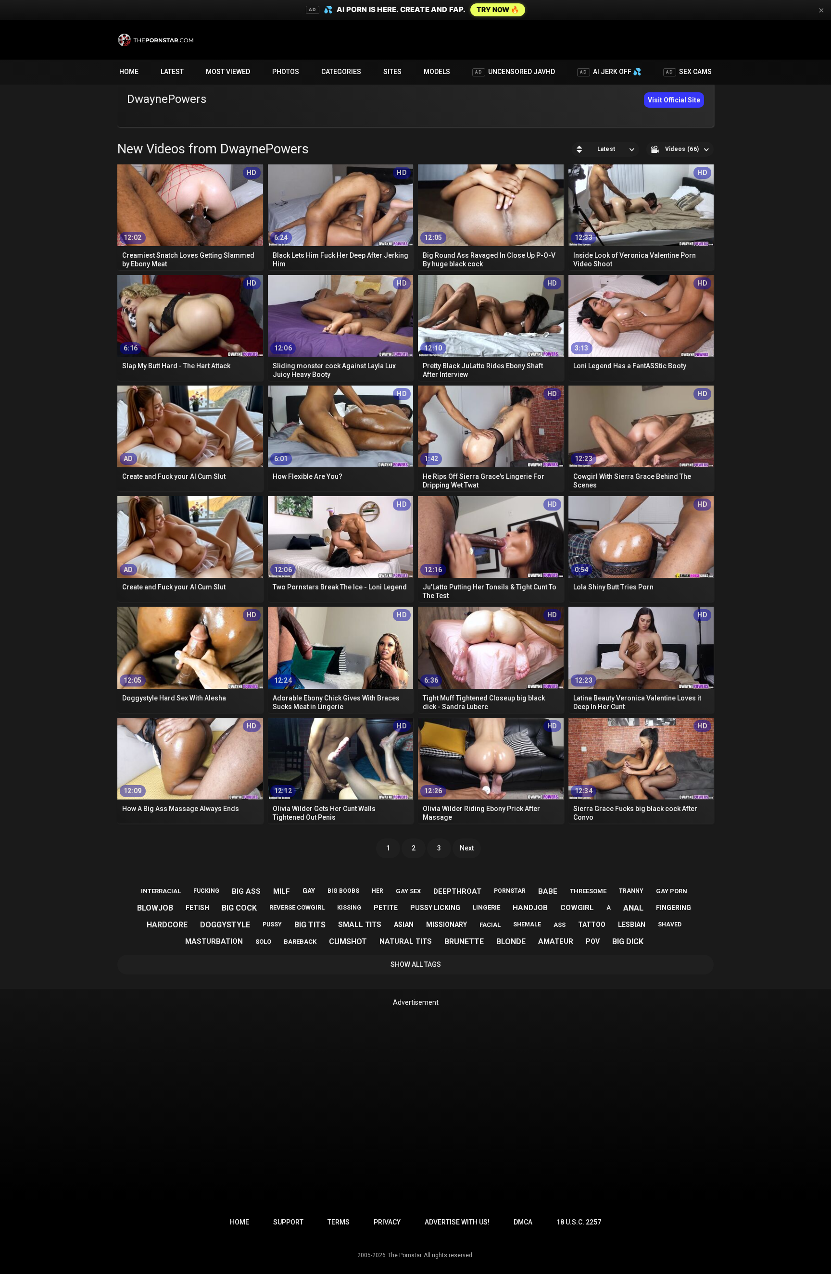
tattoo (591, 924)
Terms (338, 1222)
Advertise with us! (457, 1222)
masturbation (214, 941)
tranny (631, 890)
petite (386, 908)
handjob (530, 907)
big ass (246, 891)
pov (593, 941)
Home (128, 71)
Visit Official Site (674, 100)
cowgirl (577, 907)
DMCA (523, 1222)
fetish (197, 908)
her (377, 890)
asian (404, 924)
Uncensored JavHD (515, 71)
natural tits (405, 941)
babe (547, 891)
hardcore (167, 924)
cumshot (348, 941)
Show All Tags (415, 964)
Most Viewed (228, 71)
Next (467, 848)
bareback (300, 941)
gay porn (671, 891)
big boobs (343, 890)
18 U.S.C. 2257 (578, 1222)
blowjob (155, 907)
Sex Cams (689, 71)
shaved (669, 924)
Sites (392, 71)
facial (490, 924)
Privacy (387, 1222)
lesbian (631, 924)
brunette (464, 941)
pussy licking (435, 908)
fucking (206, 890)
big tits (310, 924)
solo (263, 941)
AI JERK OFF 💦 (610, 71)
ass (560, 924)
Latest (172, 71)
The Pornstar (405, 1255)
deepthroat (457, 891)
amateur (555, 941)
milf (281, 891)
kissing (349, 907)
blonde (511, 941)
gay (308, 891)
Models (437, 71)
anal (633, 907)
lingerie (486, 907)
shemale (527, 924)
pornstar (510, 890)
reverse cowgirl (297, 907)
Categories (341, 71)
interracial (161, 891)
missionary (446, 924)
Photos (285, 71)
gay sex (408, 891)
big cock (239, 907)
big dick (627, 941)
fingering (673, 908)
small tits (359, 924)
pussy (272, 924)
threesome (588, 891)
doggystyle (225, 924)
